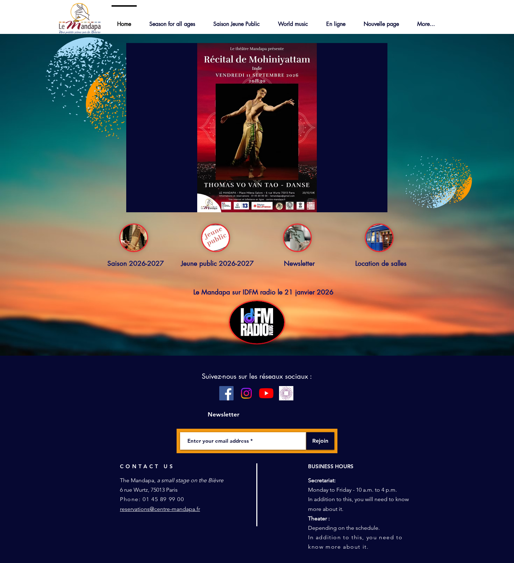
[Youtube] (266, 393)
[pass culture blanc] (286, 393)
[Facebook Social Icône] (226, 393)
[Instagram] (246, 393)
